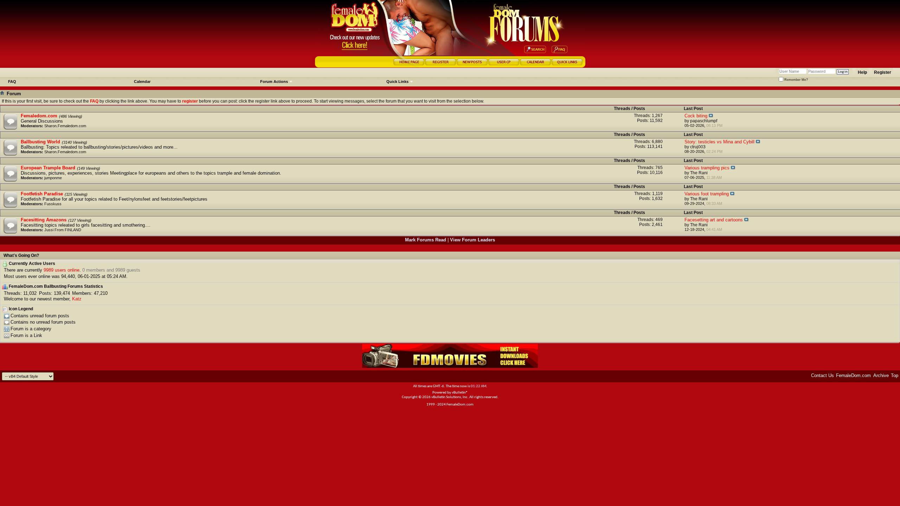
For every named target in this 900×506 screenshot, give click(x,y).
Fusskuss (53, 204)
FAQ (12, 81)
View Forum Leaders (472, 239)
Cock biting (695, 115)
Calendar (142, 81)
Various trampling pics (706, 167)
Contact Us (822, 375)
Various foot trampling (706, 193)
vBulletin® (460, 393)
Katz (77, 298)
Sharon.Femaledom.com (65, 126)
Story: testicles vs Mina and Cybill (719, 141)
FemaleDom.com (853, 375)
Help (862, 72)
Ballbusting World (40, 141)
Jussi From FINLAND (62, 230)
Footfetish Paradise (42, 193)
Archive (881, 375)
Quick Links (397, 81)
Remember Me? (795, 80)
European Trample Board (48, 167)
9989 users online (61, 270)
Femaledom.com (39, 115)
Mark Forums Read (425, 239)
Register (882, 72)
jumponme (53, 178)
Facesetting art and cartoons (713, 219)
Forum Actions (274, 81)
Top (894, 375)
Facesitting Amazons (43, 219)
